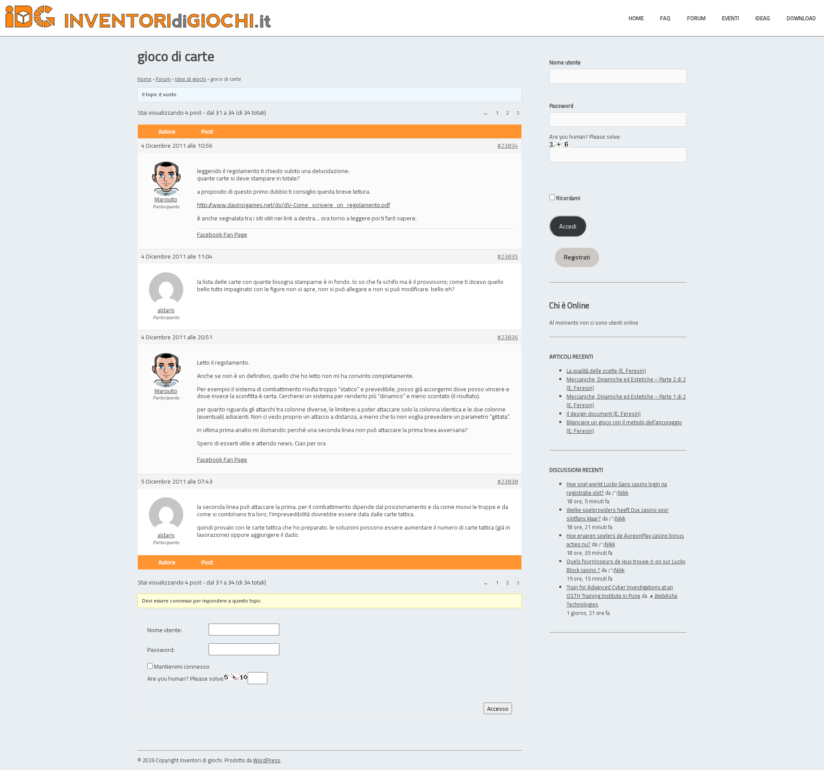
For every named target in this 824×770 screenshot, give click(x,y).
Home (144, 79)
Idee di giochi (190, 79)
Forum (163, 79)
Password (561, 105)
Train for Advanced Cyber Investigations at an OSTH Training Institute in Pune (619, 591)
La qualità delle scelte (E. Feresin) (606, 370)
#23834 (507, 145)
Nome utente (565, 62)
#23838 (507, 481)
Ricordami (567, 198)
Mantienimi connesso (181, 666)
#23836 (507, 337)
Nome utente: (164, 630)
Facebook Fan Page (222, 234)
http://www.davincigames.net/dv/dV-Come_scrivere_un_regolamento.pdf (293, 204)
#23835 (507, 256)
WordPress (266, 760)
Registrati (577, 257)
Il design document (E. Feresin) (603, 413)
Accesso (498, 708)
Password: (161, 650)
